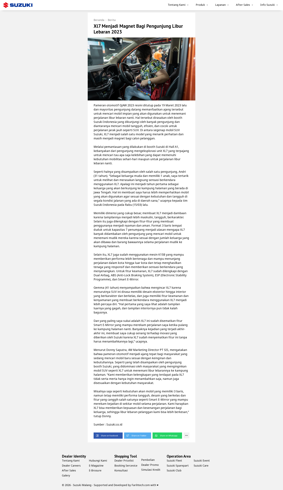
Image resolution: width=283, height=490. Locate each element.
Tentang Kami (176, 4)
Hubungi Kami (98, 460)
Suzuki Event (202, 460)
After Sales (243, 4)
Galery (66, 475)
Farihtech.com (141, 485)
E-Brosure (95, 470)
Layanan (220, 4)
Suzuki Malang (82, 485)
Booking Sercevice (125, 465)
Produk (200, 4)
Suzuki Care (201, 465)
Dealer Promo (150, 465)
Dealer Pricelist (124, 460)
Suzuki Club (174, 470)
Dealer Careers (71, 465)
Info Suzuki (267, 4)
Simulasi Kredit (150, 469)
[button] (108, 435)
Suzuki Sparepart (178, 465)
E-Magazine (96, 465)
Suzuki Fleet (174, 460)
